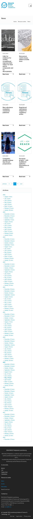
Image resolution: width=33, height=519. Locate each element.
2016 (4, 437)
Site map (12, 516)
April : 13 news (8, 254)
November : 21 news (9, 366)
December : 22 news (9, 214)
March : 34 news (8, 281)
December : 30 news (9, 289)
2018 (4, 387)
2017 (4, 412)
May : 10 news (7, 202)
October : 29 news (8, 268)
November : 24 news (9, 416)
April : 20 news (8, 204)
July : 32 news (7, 349)
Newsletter (4, 486)
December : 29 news (9, 364)
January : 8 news (8, 235)
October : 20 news (8, 368)
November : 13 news (9, 216)
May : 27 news (7, 428)
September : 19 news (9, 420)
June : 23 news (8, 325)
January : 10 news (8, 210)
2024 (4, 237)
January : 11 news (8, 260)
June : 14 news (8, 376)
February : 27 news (8, 358)
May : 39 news (7, 403)
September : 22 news (9, 295)
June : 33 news (8, 401)
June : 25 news (8, 300)
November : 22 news (9, 291)
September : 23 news (9, 320)
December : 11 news (9, 264)
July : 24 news (7, 399)
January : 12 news (8, 285)
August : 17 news (8, 322)
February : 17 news (8, 333)
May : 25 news (7, 277)
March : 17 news (8, 256)
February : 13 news (9, 208)
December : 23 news (9, 439)
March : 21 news (8, 381)
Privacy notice (27, 516)
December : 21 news (9, 239)
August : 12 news (8, 397)
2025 (4, 212)
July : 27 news (7, 299)
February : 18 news (9, 258)
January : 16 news (8, 360)
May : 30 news (7, 352)
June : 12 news (8, 225)
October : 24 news (8, 418)
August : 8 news (8, 372)
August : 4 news (8, 196)
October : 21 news (8, 293)
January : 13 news (8, 385)
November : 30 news (9, 341)
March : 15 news (8, 231)
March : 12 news (8, 206)
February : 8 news (8, 233)
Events (3, 484)
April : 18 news (8, 279)
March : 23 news (8, 331)
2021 (4, 312)
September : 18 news (9, 370)
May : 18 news (7, 252)
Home (15, 21)
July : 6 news (7, 198)
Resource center (22, 21)
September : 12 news (9, 270)
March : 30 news (8, 431)
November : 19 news (9, 391)
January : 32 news (8, 335)
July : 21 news (7, 424)
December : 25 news (9, 339)
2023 (4, 262)
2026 (4, 195)
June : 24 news (8, 351)
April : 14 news (8, 229)
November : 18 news (9, 241)
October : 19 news (8, 218)
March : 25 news (8, 306)
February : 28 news (9, 283)
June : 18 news (8, 200)
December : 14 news (9, 414)
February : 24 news (9, 308)
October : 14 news (8, 243)
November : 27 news (9, 316)
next (21, 184)
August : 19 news (8, 272)
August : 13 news (8, 221)
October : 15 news (8, 318)
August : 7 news (8, 247)
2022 (4, 287)
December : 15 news (9, 389)
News (2, 481)
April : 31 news (8, 404)
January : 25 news (8, 410)
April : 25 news (8, 329)
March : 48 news (8, 406)
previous (4, 184)
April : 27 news (8, 304)
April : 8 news (7, 379)
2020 (4, 337)
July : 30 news (7, 324)
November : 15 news (9, 266)
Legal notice (19, 516)
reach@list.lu (8, 507)
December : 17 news (9, 314)
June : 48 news (8, 426)
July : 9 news (7, 273)
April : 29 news (8, 354)
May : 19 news (7, 377)
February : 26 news (9, 433)
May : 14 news (7, 227)
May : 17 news (7, 302)
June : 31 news (8, 275)
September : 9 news (9, 220)
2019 (4, 362)
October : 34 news (8, 343)
